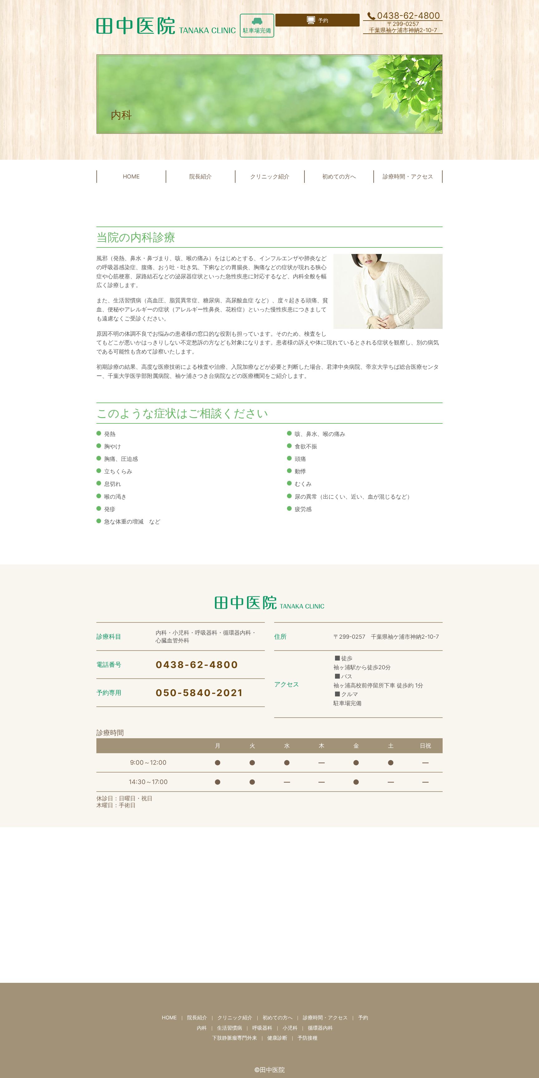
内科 (202, 1028)
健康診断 (277, 1038)
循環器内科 (320, 1028)
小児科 (290, 1028)
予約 (363, 1017)
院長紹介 (200, 176)
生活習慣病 (229, 1028)
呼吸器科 (262, 1028)
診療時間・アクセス (408, 176)
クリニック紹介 (269, 176)
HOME (131, 176)
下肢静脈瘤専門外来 (234, 1038)
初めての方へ (339, 176)
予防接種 (308, 1038)
